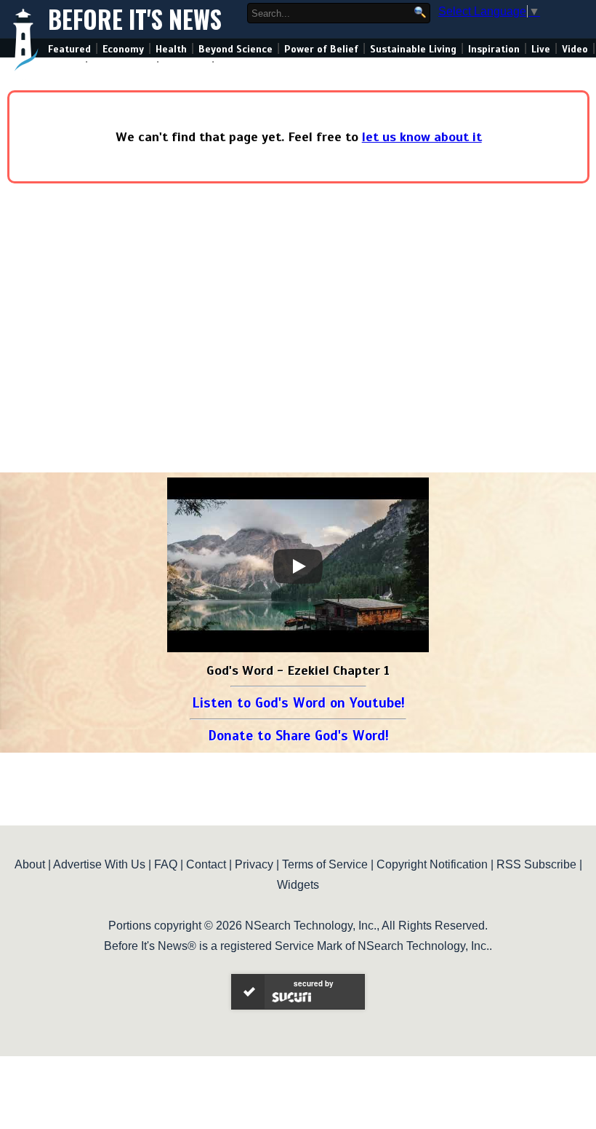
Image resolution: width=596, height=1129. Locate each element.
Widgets (298, 885)
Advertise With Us (99, 864)
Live (540, 49)
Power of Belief (321, 49)
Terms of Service (325, 864)
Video (575, 49)
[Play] (298, 566)
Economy (123, 49)
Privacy (254, 864)
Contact (206, 864)
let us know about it (422, 137)
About (30, 864)
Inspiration (494, 49)
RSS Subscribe (536, 864)
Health (171, 49)
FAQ (165, 864)
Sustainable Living (413, 49)
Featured (69, 49)
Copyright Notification (432, 864)
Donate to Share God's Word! (298, 735)
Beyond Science (235, 49)
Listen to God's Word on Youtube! (298, 702)
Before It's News (135, 19)
